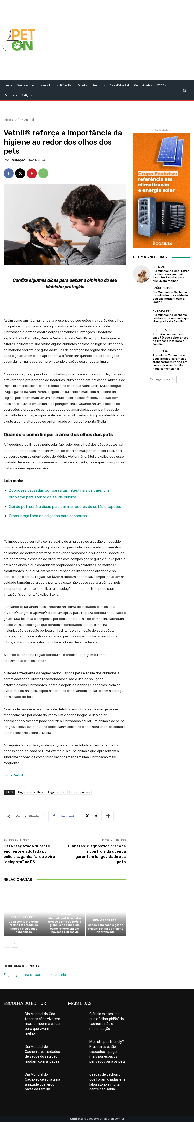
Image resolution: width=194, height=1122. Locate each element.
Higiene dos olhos (30, 792)
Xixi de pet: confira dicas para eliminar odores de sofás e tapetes (65, 506)
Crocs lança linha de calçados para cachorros (48, 516)
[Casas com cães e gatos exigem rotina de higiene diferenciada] (106, 912)
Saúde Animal (24, 120)
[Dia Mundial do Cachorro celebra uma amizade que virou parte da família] (141, 316)
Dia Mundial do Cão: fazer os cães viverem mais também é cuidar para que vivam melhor (171, 276)
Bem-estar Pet (23, 917)
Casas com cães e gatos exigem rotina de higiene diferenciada (105, 928)
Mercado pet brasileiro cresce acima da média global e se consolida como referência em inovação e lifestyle (64, 925)
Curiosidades (163, 351)
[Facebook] (9, 173)
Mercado (64, 914)
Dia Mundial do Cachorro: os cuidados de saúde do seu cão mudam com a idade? (170, 297)
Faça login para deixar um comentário (35, 974)
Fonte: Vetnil (13, 775)
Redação (18, 160)
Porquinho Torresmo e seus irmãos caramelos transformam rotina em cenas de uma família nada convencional (170, 362)
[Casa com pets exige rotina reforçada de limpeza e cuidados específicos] (24, 912)
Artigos (159, 266)
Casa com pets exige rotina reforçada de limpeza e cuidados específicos (24, 927)
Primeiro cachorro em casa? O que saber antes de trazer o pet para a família (170, 339)
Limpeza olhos (79, 792)
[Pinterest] (32, 173)
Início (7, 120)
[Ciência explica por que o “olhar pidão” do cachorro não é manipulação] (76, 1018)
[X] (20, 173)
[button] (184, 90)
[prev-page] (7, 944)
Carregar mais (160, 379)
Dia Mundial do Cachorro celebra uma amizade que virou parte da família (171, 318)
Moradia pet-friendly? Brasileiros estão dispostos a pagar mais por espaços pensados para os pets (107, 1051)
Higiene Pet (56, 792)
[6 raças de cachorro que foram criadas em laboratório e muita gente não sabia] (76, 1078)
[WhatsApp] (43, 173)
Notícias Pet (162, 310)
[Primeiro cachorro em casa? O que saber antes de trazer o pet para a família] (141, 337)
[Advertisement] (128, 40)
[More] (108, 816)
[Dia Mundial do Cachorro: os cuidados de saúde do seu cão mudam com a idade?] (141, 295)
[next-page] (15, 944)
